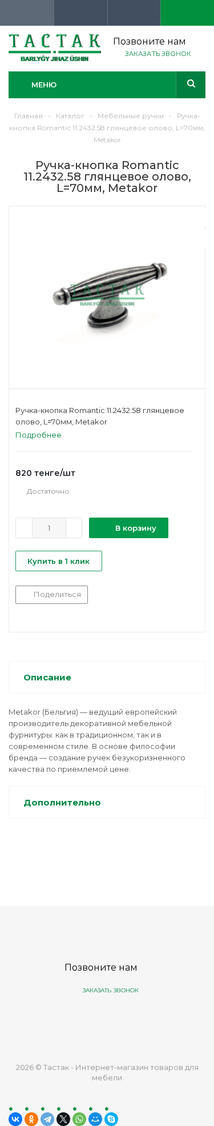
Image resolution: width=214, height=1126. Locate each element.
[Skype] (111, 1119)
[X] (63, 1119)
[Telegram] (47, 1119)
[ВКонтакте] (15, 1119)
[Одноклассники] (31, 1119)
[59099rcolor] (107, 295)
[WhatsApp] (79, 1119)
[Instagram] (149, 1019)
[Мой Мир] (95, 1119)
